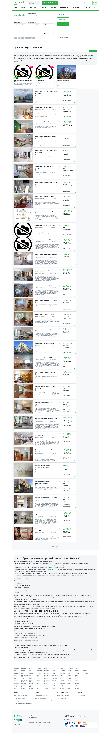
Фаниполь (77, 680)
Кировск (38, 688)
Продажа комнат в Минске (20, 698)
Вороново (23, 686)
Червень (77, 688)
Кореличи (46, 678)
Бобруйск (16, 686)
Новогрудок (62, 670)
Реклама (42, 715)
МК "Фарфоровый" (40, 80)
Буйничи (23, 676)
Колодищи (46, 673)
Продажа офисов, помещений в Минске (23, 701)
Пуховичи (70, 666)
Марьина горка (55, 675)
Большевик (23, 666)
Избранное (79, 2)
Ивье (38, 683)
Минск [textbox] (44, 15)
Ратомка (69, 670)
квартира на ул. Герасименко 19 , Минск (45, 211)
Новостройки (33, 7)
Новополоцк (62, 673)
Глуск (30, 675)
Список (84, 50)
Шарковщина (85, 673)
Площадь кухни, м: (32, 22)
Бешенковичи (16, 683)
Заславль (39, 680)
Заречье (38, 678)
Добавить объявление (50, 2)
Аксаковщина (16, 666)
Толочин (77, 676)
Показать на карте (63, 14)
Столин (76, 675)
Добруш (30, 681)
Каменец (38, 686)
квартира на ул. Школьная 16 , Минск (45, 357)
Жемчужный (39, 671)
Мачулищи (54, 676)
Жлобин (38, 675)
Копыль (46, 676)
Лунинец (54, 668)
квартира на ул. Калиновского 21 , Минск (46, 300)
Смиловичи (70, 681)
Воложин (23, 685)
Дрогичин (31, 685)
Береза (15, 678)
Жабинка (39, 668)
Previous (15, 97)
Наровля (61, 666)
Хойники (77, 683)
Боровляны (23, 668)
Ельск (38, 666)
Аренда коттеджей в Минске (41, 698)
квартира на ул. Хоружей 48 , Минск (45, 329)
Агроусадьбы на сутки (62, 698)
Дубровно (31, 686)
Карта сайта (38, 725)
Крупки (45, 683)
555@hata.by (81, 716)
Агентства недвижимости (52, 715)
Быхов (22, 678)
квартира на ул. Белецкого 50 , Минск (45, 372)
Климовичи (46, 670)
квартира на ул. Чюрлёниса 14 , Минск (45, 136)
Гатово (30, 668)
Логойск (46, 688)
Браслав (23, 671)
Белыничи (16, 676)
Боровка (23, 670)
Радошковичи (70, 668)
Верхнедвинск (24, 680)
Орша (61, 675)
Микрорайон (27, 37)
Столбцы (77, 673)
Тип (19, 37)
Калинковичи (39, 685)
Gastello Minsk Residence (63, 80)
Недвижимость (17, 44)
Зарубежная (53, 7)
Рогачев (69, 673)
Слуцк (69, 683)
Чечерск (84, 666)
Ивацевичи (39, 681)
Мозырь (53, 683)
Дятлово (31, 688)
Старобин (77, 670)
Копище (46, 675)
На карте (76, 50)
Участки (44, 7)
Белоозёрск (16, 673)
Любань (53, 670)
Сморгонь (70, 686)
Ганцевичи (31, 666)
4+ (24, 15)
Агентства (87, 7)
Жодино (38, 676)
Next (31, 97)
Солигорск (77, 666)
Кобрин (46, 671)
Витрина (93, 50)
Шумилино (85, 670)
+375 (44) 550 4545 (69, 717)
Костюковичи (47, 680)
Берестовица (16, 681)
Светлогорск (70, 676)
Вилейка (23, 681)
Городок (30, 678)
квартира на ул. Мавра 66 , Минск (44, 122)
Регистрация (86, 2)
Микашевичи (54, 678)
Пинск (61, 681)
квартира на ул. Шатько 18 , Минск (44, 196)
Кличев (45, 668)
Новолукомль (63, 671)
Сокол (69, 688)
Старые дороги (78, 671)
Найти (62, 23)
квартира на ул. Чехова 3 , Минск (44, 107)
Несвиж (61, 668)
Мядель (53, 688)
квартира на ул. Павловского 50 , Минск (46, 182)
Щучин (84, 671)
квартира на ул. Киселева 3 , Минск (44, 239)
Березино (16, 675)
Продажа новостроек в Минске (21, 695)
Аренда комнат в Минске (41, 696)
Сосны (76, 668)
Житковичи (39, 673)
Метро (33, 37)
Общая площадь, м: (32, 13)
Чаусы (76, 685)
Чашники (77, 686)
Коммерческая (64, 7)
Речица (69, 671)
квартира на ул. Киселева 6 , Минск (44, 343)
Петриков (62, 680)
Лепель (45, 685)
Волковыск (23, 683)
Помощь (30, 715)
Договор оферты (31, 725)
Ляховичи (54, 671)
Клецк (45, 666)
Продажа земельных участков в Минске (23, 703)
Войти (95, 2)
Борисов (15, 688)
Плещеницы (62, 683)
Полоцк (61, 685)
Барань (15, 670)
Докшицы (31, 683)
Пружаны (62, 688)
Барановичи (16, 668)
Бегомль (15, 671)
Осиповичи (62, 676)
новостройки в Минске (51, 569)
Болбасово (16, 685)
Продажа (23, 7)
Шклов (84, 668)
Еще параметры (63, 19)
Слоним (69, 680)
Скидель (69, 678)
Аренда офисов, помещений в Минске (44, 700)
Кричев (45, 681)
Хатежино (77, 681)
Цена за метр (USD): (18, 22)
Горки (30, 670)
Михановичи (54, 680)
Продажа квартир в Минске (20, 696)
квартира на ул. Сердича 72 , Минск (44, 314)
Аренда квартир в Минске (41, 695)
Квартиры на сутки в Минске (63, 695)
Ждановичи (39, 670)
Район (22, 37)
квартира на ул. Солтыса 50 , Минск (44, 286)
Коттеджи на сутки (61, 696)
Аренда (15, 7)
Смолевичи (70, 685)
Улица (15, 37)
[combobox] (48, 15)
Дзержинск (31, 680)
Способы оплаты (67, 719)
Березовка (16, 680)
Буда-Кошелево (24, 675)
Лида (45, 686)
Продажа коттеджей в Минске (21, 700)
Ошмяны (61, 678)
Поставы (61, 686)
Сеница (69, 675)
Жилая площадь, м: (32, 18)
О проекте (36, 715)
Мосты (53, 686)
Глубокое (31, 673)
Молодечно (54, 685)
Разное (95, 7)
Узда (76, 678)
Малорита (54, 673)
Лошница (54, 666)
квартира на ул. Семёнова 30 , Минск (45, 225)
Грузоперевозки (76, 7)
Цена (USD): (16, 18)
